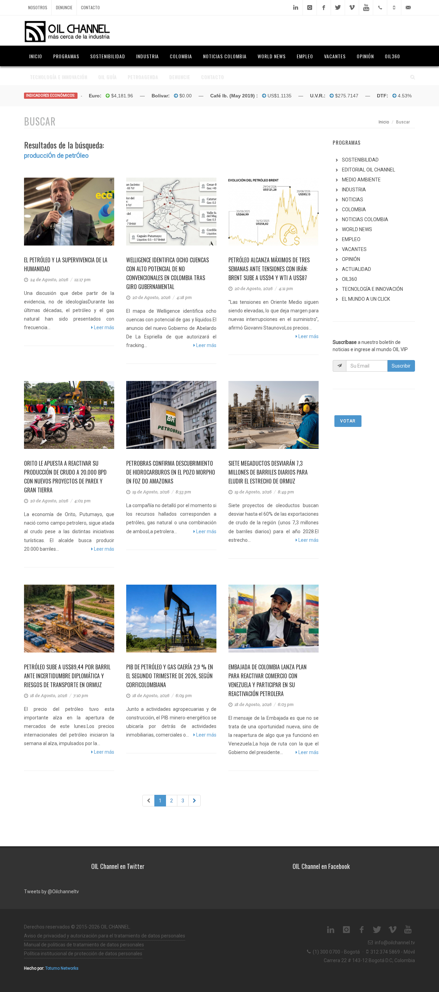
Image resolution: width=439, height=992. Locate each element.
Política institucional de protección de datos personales (83, 953)
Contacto (90, 7)
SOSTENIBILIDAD (360, 160)
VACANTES (354, 249)
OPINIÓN (351, 259)
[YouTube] (366, 7)
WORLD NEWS (357, 229)
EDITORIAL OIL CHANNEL (368, 169)
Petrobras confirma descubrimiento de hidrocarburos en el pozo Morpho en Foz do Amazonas (170, 472)
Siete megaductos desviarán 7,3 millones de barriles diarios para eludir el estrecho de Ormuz (268, 472)
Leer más (103, 327)
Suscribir (401, 366)
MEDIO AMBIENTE (361, 179)
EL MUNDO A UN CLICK (366, 299)
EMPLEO (351, 239)
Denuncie (64, 7)
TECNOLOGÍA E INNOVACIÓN (372, 289)
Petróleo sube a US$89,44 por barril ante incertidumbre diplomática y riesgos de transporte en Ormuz (67, 676)
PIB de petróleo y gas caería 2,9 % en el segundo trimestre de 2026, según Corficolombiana (169, 676)
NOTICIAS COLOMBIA (365, 219)
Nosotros (37, 7)
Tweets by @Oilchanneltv (51, 891)
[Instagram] (310, 7)
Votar (348, 421)
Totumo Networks (62, 968)
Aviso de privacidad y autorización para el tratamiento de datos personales (104, 936)
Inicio (384, 122)
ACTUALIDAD (356, 269)
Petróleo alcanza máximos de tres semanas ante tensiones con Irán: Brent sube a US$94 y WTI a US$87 (269, 269)
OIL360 (349, 279)
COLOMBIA (354, 209)
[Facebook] (324, 7)
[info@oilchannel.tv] (408, 7)
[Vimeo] (352, 7)
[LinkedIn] (295, 7)
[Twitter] (338, 7)
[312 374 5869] (394, 7)
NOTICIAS (352, 199)
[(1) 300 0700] (380, 7)
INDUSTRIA (354, 189)
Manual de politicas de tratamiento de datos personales (84, 944)
